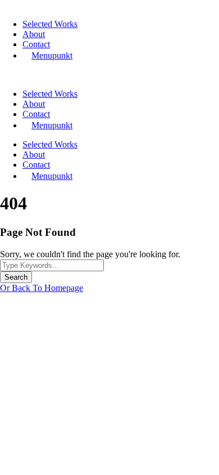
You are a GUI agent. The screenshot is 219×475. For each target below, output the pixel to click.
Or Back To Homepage (41, 288)
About (33, 34)
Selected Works (49, 24)
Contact (36, 44)
